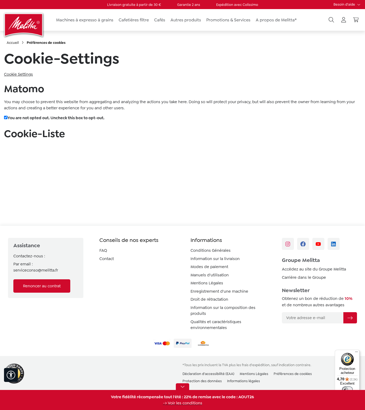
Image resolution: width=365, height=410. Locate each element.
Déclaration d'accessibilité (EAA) (208, 374)
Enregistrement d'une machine (219, 291)
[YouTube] (318, 244)
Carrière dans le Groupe (304, 277)
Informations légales (243, 381)
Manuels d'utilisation (210, 275)
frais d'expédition (256, 365)
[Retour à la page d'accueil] (24, 25)
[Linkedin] (333, 244)
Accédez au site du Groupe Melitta (314, 269)
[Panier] (356, 20)
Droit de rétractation (209, 299)
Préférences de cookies (293, 374)
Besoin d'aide (344, 4)
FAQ (103, 250)
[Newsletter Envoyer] (350, 317)
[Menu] (356, 353)
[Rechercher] (331, 20)
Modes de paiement (209, 266)
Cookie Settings (18, 74)
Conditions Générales (211, 250)
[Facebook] (303, 244)
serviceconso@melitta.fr (35, 270)
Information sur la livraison (215, 258)
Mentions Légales (207, 283)
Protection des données (202, 381)
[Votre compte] (344, 20)
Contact (106, 258)
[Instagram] (288, 244)
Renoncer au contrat (42, 286)
